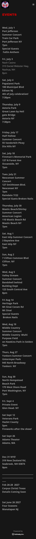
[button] (33, 4)
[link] (5, 4)
